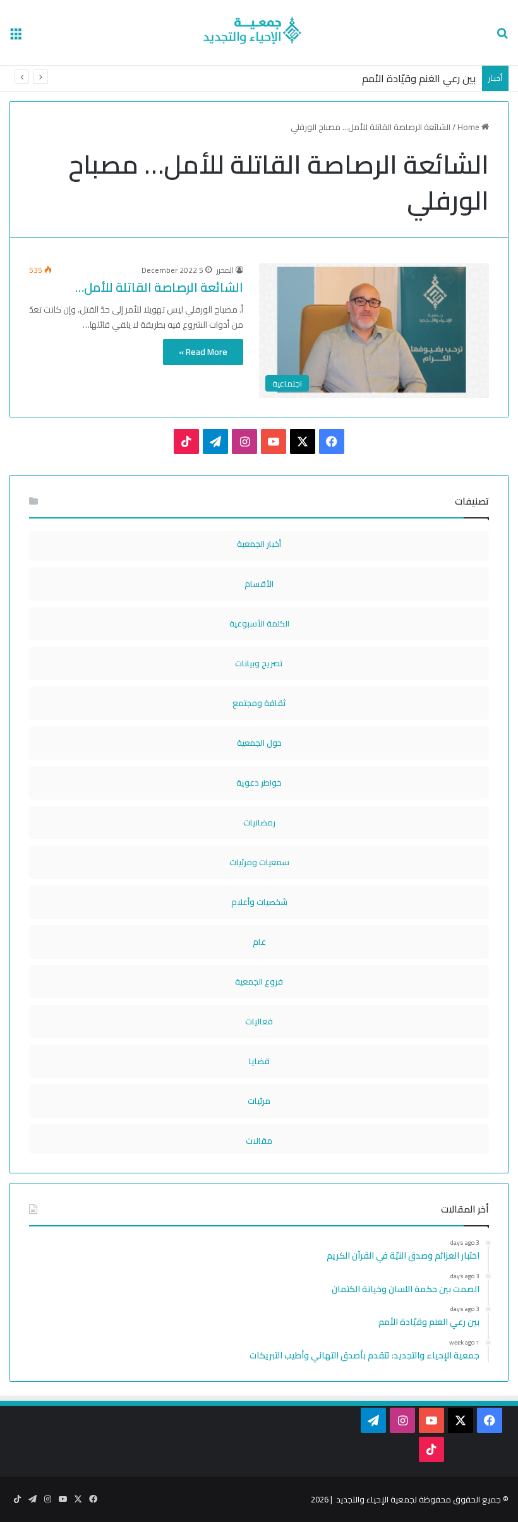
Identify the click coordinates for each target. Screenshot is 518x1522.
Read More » (203, 352)
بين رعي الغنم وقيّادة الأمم (419, 78)
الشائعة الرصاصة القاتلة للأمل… (159, 287)
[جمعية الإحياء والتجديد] (259, 32)
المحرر (225, 270)
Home (469, 127)
